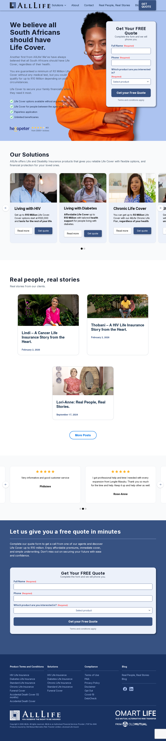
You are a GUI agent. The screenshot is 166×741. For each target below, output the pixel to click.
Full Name (122, 45)
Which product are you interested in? (130, 73)
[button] (147, 5)
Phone (120, 57)
